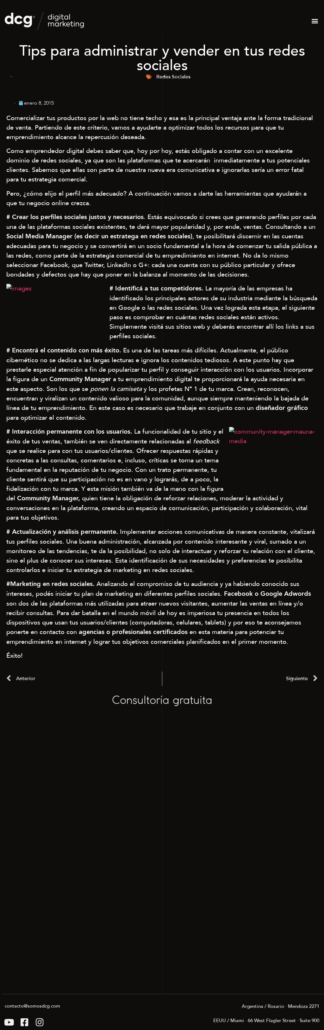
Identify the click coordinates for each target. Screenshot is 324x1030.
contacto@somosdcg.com (32, 1006)
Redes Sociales (173, 77)
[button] (315, 21)
